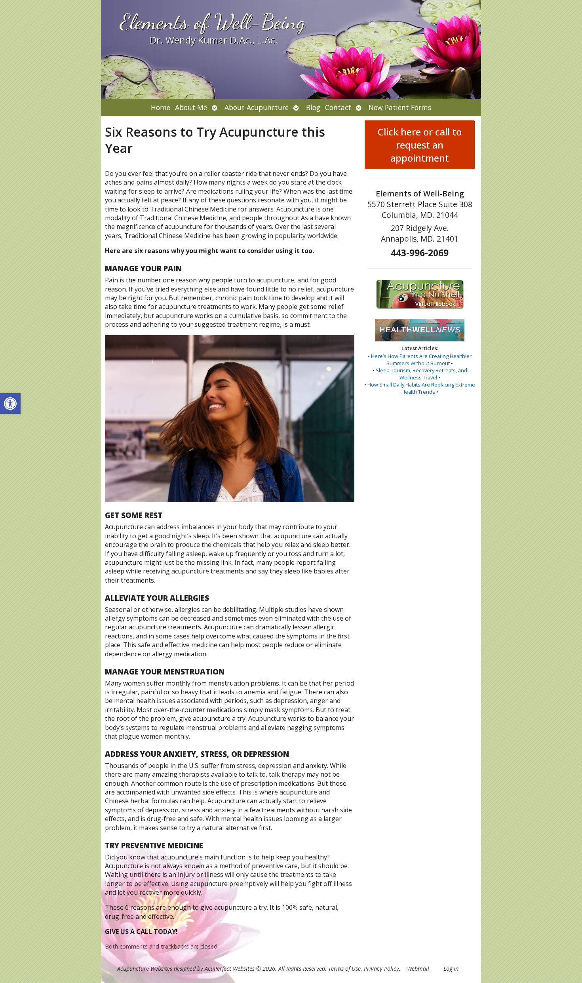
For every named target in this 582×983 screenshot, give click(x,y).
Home (160, 107)
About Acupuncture (256, 107)
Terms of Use (344, 968)
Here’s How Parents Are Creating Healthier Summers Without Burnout (421, 359)
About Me (191, 107)
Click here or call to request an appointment (420, 144)
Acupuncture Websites (144, 968)
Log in (450, 968)
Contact (338, 107)
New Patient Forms (400, 107)
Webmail (418, 968)
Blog (313, 107)
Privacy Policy (381, 968)
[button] (10, 403)
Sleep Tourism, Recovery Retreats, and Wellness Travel (421, 374)
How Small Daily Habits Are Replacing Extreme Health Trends (421, 388)
